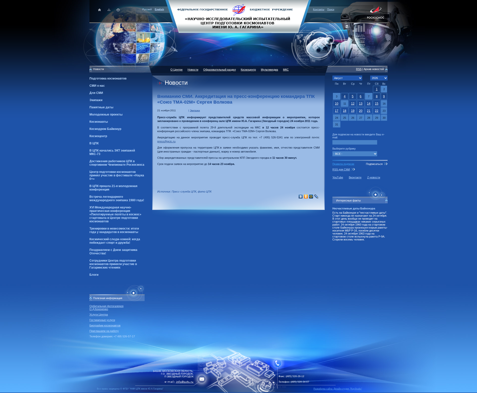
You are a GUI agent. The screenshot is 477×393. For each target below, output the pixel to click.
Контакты (318, 9)
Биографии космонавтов (104, 325)
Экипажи (95, 100)
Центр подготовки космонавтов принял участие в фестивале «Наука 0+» (116, 175)
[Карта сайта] (109, 9)
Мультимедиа (269, 69)
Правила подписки (343, 163)
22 (376, 111)
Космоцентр (98, 136)
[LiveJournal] (316, 196)
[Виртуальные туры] (238, 391)
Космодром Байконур (105, 129)
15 (376, 103)
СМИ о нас (97, 85)
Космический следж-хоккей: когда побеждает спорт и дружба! (114, 240)
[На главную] (238, 16)
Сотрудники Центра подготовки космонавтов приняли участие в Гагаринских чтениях (113, 264)
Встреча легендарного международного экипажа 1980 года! (116, 198)
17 (336, 111)
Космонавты (98, 121)
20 (360, 111)
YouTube (337, 177)
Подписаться (374, 163)
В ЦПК (94, 143)
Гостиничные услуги (102, 319)
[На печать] (118, 9)
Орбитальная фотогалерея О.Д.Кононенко (106, 308)
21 (368, 111)
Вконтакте (355, 177)
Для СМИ (96, 93)
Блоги (93, 274)
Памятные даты (101, 107)
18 (344, 111)
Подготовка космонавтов (107, 78)
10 (336, 103)
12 (353, 103)
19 (353, 111)
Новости (193, 69)
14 (368, 103)
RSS (358, 69)
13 (360, 103)
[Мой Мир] (311, 196)
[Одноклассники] (306, 196)
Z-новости (373, 177)
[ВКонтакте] (300, 196)
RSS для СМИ (341, 169)
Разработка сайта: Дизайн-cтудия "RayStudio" (338, 389)
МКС (286, 69)
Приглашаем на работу (104, 330)
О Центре (176, 69)
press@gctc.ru (166, 141)
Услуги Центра (98, 314)
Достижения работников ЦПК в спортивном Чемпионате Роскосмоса (116, 162)
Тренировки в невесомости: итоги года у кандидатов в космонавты (114, 230)
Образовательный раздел (219, 69)
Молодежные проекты (105, 114)
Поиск (330, 9)
